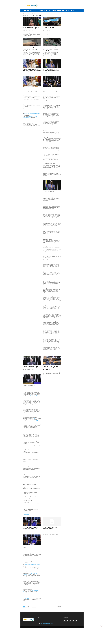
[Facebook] (73, 1)
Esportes (35, 10)
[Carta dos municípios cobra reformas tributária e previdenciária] (52, 521)
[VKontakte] (78, 1)
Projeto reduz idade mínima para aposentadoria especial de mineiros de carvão (31, 29)
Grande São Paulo (28, 10)
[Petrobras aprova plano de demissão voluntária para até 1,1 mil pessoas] (52, 42)
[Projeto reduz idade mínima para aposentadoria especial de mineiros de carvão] (32, 21)
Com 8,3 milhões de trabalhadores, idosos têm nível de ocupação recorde (31, 49)
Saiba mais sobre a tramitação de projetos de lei (32, 564)
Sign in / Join (43, 0)
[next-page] (35, 606)
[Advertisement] (61, 5)
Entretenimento (60, 10)
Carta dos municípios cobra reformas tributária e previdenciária (50, 529)
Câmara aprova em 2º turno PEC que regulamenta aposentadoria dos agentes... (51, 71)
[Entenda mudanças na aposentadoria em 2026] (52, 21)
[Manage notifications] (101, 625)
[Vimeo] (76, 1)
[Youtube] (80, 1)
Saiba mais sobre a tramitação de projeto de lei (32, 113)
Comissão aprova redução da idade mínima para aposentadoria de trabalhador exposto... (31, 368)
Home (24, 13)
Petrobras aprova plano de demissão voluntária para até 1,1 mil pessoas (51, 49)
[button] (79, 10)
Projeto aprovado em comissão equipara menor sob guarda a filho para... (31, 529)
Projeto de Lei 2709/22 (36, 101)
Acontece (40, 10)
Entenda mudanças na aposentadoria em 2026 (49, 28)
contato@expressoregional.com (47, 623)
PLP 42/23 (34, 418)
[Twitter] (75, 1)
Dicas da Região (52, 10)
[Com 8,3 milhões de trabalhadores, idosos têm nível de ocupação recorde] (32, 42)
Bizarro (67, 10)
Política (46, 10)
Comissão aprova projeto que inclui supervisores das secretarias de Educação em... (32, 71)
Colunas (72, 10)
